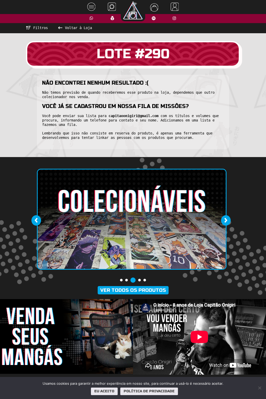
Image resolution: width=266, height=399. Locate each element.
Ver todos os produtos (133, 290)
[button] (121, 280)
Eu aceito (104, 391)
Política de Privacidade (149, 391)
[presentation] (36, 220)
